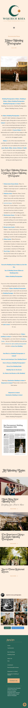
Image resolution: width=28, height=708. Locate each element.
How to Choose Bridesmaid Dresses (12, 571)
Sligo (8, 407)
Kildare (12, 407)
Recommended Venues (13, 667)
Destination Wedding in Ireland (13, 674)
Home (8, 645)
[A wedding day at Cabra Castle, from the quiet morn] (7, 618)
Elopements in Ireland (21, 414)
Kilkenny (17, 407)
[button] (14, 27)
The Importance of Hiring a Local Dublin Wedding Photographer (12, 537)
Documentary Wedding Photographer (14, 402)
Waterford (22, 407)
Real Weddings (11, 652)
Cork (13, 409)
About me (9, 658)
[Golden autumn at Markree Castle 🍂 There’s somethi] (20, 618)
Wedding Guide (11, 654)
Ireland (4, 407)
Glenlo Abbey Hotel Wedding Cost (12, 502)
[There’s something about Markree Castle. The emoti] (20, 605)
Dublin (3, 412)
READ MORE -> (14, 508)
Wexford (9, 409)
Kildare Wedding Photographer (14, 42)
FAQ (8, 661)
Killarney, (17, 409)
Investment (10, 665)
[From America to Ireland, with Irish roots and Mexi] (7, 605)
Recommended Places (14, 36)
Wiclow (4, 409)
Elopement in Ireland (12, 671)
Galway (22, 409)
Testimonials (10, 648)
